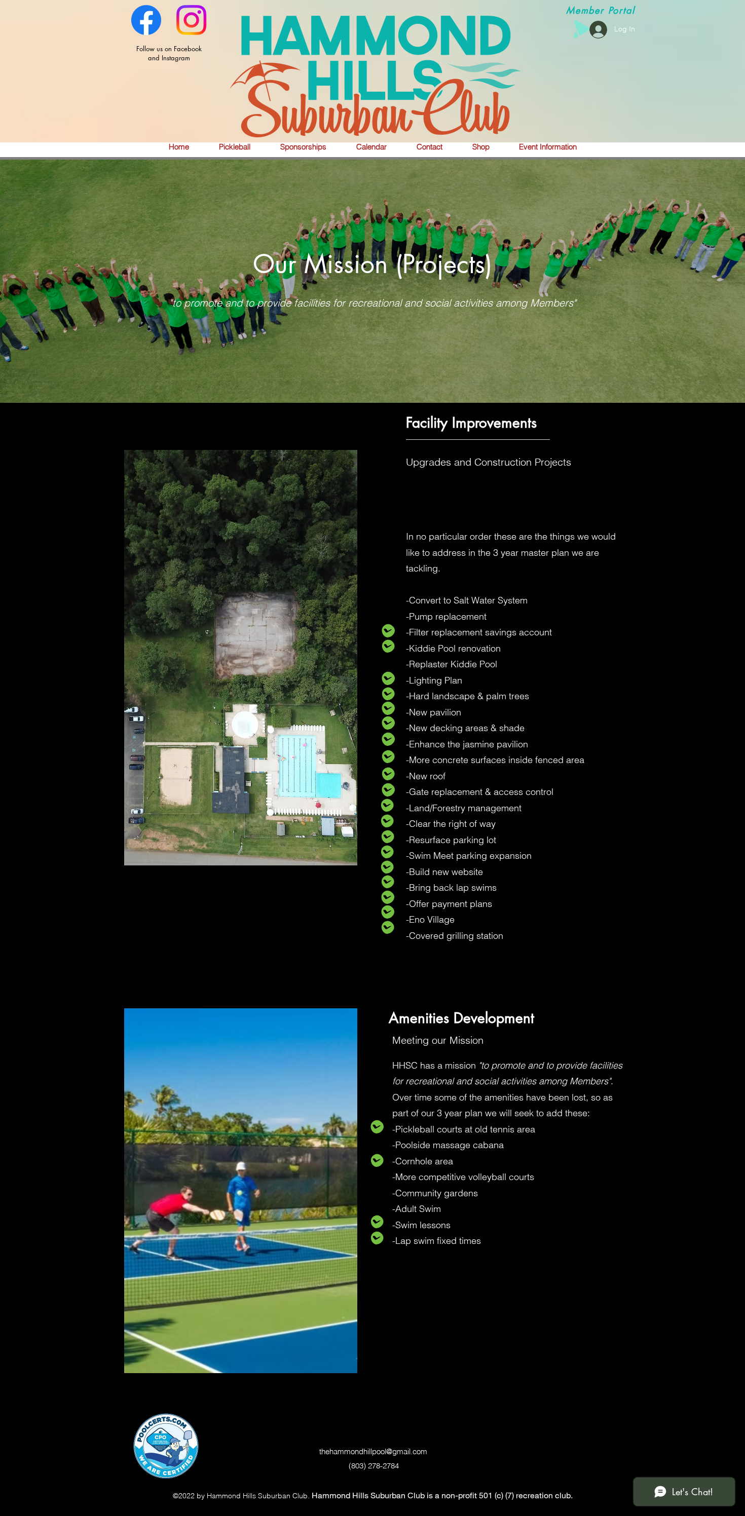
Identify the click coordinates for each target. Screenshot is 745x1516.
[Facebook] (146, 20)
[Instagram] (191, 20)
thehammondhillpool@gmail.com (373, 1451)
